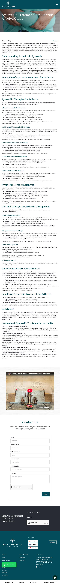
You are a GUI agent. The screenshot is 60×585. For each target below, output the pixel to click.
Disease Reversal (6, 560)
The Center (4, 570)
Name (12, 437)
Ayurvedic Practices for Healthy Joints (19, 257)
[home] (8, 4)
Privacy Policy (5, 575)
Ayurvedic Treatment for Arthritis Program (33, 51)
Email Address (14, 445)
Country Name (14, 459)
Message (13, 473)
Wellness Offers (15, 452)
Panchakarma (22, 557)
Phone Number (14, 466)
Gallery (3, 567)
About (3, 557)
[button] (56, 4)
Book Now (52, 542)
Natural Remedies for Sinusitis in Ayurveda (20, 290)
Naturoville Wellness (25, 47)
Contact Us (4, 572)
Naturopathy (22, 560)
